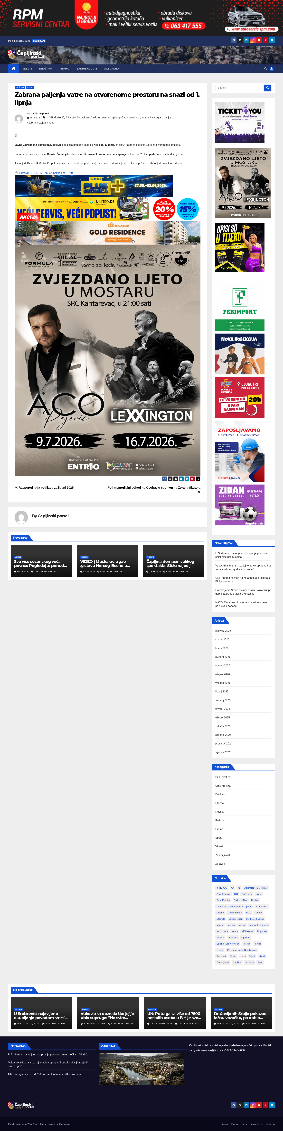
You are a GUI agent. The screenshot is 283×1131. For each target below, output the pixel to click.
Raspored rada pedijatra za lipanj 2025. (46, 487)
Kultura (258, 912)
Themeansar (64, 1124)
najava (231, 925)
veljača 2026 (223, 682)
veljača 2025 (223, 726)
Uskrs (243, 956)
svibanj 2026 (223, 656)
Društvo (45, 68)
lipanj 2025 (222, 691)
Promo (64, 68)
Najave (242, 925)
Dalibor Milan (240, 900)
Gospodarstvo (235, 912)
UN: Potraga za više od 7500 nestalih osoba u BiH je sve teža (173, 1017)
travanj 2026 (222, 665)
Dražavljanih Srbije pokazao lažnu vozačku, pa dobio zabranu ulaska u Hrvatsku (240, 1017)
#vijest (168, 117)
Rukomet (221, 956)
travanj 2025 (222, 708)
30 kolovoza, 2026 (28, 1024)
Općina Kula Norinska (228, 943)
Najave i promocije (259, 925)
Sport (218, 837)
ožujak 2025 (222, 717)
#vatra (145, 117)
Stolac (233, 956)
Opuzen (245, 937)
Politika (219, 820)
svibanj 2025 (223, 700)
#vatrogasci (156, 117)
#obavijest (83, 117)
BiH (236, 894)
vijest (252, 956)
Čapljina (237, 962)
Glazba (219, 803)
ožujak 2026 (222, 674)
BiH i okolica (223, 777)
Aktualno (111, 68)
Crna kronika (223, 785)
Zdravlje (220, 863)
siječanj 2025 (223, 734)
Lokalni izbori (236, 919)
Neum (235, 931)
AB (239, 887)
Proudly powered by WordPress (23, 1124)
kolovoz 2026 (223, 630)
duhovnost (261, 906)
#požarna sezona (100, 117)
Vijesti (27, 68)
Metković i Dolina (255, 919)
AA (232, 887)
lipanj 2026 (222, 648)
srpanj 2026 (222, 639)
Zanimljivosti (87, 68)
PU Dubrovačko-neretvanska (242, 950)
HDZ (248, 912)
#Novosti (70, 117)
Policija (246, 943)
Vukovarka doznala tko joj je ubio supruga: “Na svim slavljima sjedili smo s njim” (107, 1017)
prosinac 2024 (223, 743)
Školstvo (249, 962)
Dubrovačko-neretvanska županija (235, 906)
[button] (265, 68)
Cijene (259, 894)
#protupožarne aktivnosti (126, 117)
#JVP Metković (55, 117)
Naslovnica (222, 931)
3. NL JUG (222, 887)
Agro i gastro (223, 894)
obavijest (233, 937)
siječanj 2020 (223, 752)
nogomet (262, 931)
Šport (260, 962)
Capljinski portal (40, 113)
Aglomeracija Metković (256, 887)
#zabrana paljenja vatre (40, 122)
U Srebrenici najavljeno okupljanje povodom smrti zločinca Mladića (39, 1017)
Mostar (220, 925)
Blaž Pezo (247, 894)
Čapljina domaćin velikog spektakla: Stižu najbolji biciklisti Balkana (170, 565)
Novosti (219, 811)
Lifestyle (221, 919)
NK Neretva (248, 931)
